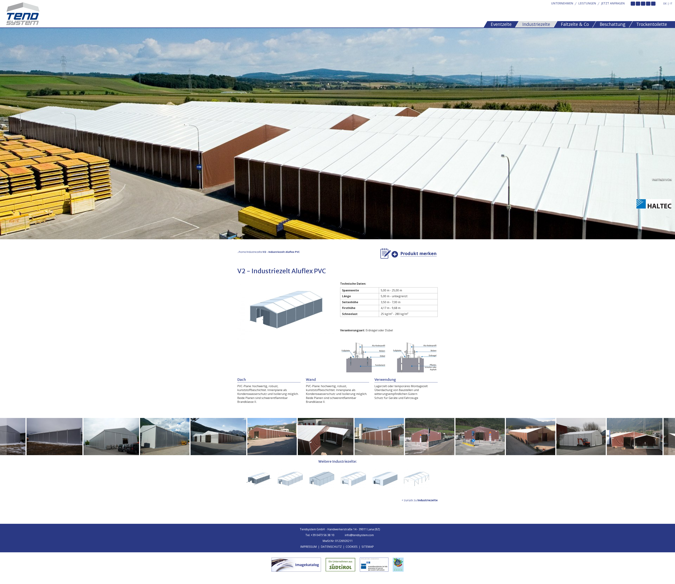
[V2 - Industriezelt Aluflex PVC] (43, 436)
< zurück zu (420, 500)
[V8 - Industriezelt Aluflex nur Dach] (416, 479)
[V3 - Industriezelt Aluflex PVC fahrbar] (258, 479)
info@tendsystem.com (359, 535)
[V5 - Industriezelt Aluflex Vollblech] (321, 479)
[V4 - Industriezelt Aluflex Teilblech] (290, 479)
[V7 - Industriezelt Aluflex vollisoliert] (384, 479)
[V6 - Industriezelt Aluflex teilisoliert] (353, 479)
